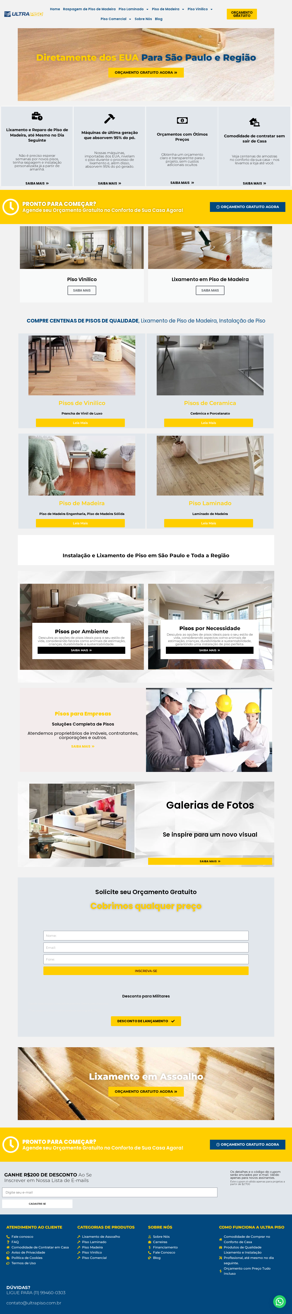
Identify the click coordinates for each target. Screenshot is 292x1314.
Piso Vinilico (198, 9)
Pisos (81, 631)
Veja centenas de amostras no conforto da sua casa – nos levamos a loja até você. (254, 159)
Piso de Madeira (165, 9)
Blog (158, 19)
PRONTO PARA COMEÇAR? (59, 204)
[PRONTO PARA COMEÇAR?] (10, 207)
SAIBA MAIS (82, 290)
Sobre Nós (143, 19)
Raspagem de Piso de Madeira (89, 9)
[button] (279, 1301)
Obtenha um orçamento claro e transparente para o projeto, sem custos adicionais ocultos (182, 160)
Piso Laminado (131, 9)
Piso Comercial (113, 19)
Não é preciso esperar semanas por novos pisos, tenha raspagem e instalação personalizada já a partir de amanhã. (37, 162)
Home (55, 9)
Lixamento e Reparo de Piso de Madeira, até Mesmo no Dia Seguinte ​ (37, 135)
